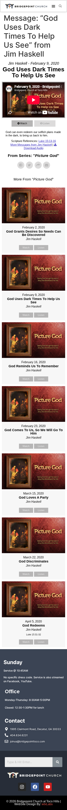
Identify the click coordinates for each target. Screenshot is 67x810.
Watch (23, 123)
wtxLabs (47, 804)
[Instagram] (22, 787)
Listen (46, 123)
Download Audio (33, 148)
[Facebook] (35, 787)
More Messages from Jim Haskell (31, 144)
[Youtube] (48, 787)
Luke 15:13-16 (47, 141)
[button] (53, 6)
